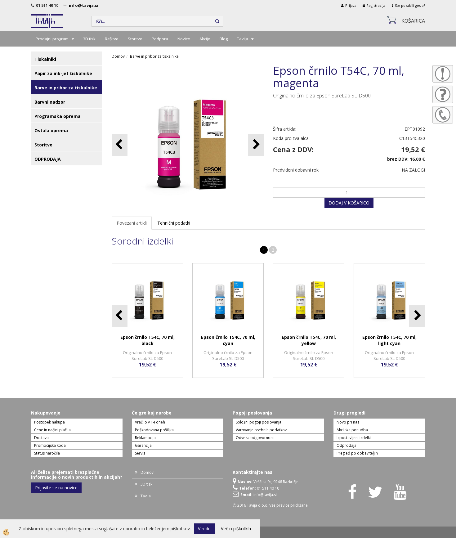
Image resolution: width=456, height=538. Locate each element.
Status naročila (47, 453)
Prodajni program (52, 39)
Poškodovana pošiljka (154, 430)
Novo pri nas (348, 422)
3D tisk (89, 39)
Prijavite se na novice (56, 488)
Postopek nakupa (49, 422)
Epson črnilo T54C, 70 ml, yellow (309, 340)
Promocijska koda (50, 445)
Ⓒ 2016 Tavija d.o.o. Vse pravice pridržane (270, 505)
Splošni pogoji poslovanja (258, 422)
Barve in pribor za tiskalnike (154, 56)
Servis (140, 453)
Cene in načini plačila (52, 430)
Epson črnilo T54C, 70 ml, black (147, 340)
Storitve (135, 39)
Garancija (143, 445)
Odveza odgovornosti (255, 437)
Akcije (204, 39)
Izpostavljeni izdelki (354, 437)
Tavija (242, 39)
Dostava (41, 437)
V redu (204, 528)
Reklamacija (145, 437)
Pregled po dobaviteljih (357, 453)
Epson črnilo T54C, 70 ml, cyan (228, 340)
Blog (224, 39)
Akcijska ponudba (352, 430)
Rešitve (111, 39)
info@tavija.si (84, 5)
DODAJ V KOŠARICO (349, 203)
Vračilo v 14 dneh (150, 422)
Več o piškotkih (236, 528)
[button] (256, 145)
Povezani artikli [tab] (132, 223)
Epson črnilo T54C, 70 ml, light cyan (389, 340)
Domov (118, 56)
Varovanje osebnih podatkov (261, 430)
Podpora (160, 39)
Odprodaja (346, 445)
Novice (183, 39)
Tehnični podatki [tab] (173, 223)
